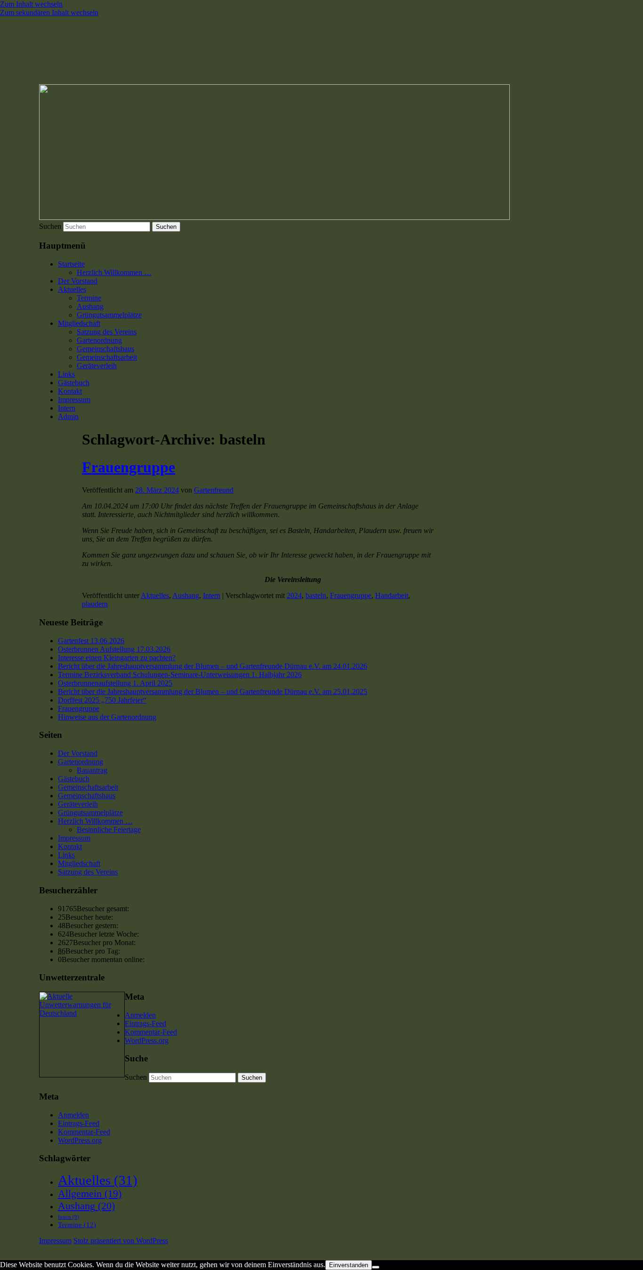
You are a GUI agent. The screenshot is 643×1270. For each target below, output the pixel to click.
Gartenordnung (99, 340)
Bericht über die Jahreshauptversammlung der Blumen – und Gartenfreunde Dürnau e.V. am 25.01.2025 (212, 692)
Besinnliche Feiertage (109, 829)
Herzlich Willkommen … (114, 272)
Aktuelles (72, 289)
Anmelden (140, 1015)
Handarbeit (391, 595)
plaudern (95, 604)
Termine (89, 298)
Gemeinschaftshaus (105, 349)
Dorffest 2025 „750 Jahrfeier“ (102, 700)
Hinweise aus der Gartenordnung (107, 717)
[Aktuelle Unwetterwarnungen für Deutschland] (82, 1013)
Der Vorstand (77, 281)
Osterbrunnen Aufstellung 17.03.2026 (114, 649)
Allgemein (89, 1193)
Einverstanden (348, 1265)
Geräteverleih (97, 366)
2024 (294, 595)
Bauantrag (92, 770)
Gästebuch (73, 383)
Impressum (74, 400)
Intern (66, 408)
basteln (315, 595)
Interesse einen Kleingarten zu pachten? (117, 658)
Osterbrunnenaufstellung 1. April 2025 (115, 683)
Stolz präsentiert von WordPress (120, 1241)
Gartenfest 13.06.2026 (91, 641)
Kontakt (70, 391)
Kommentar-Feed (151, 1032)
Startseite (71, 264)
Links (66, 374)
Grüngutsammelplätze (109, 315)
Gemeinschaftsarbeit (107, 357)
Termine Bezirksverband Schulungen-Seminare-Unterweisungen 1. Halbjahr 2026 (180, 675)
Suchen (50, 226)
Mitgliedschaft (79, 323)
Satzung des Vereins (107, 332)
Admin (68, 417)
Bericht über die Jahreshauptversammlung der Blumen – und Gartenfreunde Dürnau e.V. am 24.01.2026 (212, 666)
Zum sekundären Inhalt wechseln (49, 12)
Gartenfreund (213, 490)
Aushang (90, 306)
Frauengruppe (128, 467)
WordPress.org (147, 1040)
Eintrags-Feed (145, 1023)
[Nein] (375, 1267)
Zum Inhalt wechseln (31, 4)
